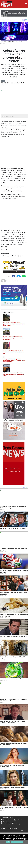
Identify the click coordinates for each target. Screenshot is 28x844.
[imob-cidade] (14, 431)
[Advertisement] (14, 152)
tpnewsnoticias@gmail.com (12, 820)
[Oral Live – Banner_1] (14, 13)
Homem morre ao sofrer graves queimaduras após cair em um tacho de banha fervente (14, 324)
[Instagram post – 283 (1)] (14, 411)
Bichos (3, 81)
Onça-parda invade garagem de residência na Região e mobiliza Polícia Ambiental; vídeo (14, 360)
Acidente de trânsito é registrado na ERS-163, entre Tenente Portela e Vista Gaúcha (13, 374)
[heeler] (14, 267)
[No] (26, 838)
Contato (24, 830)
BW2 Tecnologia (16, 824)
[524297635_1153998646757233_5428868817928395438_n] (14, 296)
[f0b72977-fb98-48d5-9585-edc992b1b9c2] (14, 391)
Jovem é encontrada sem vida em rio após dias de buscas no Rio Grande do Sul (13, 352)
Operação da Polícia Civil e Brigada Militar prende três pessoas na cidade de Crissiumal (13, 338)
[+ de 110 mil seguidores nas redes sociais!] (13, 463)
